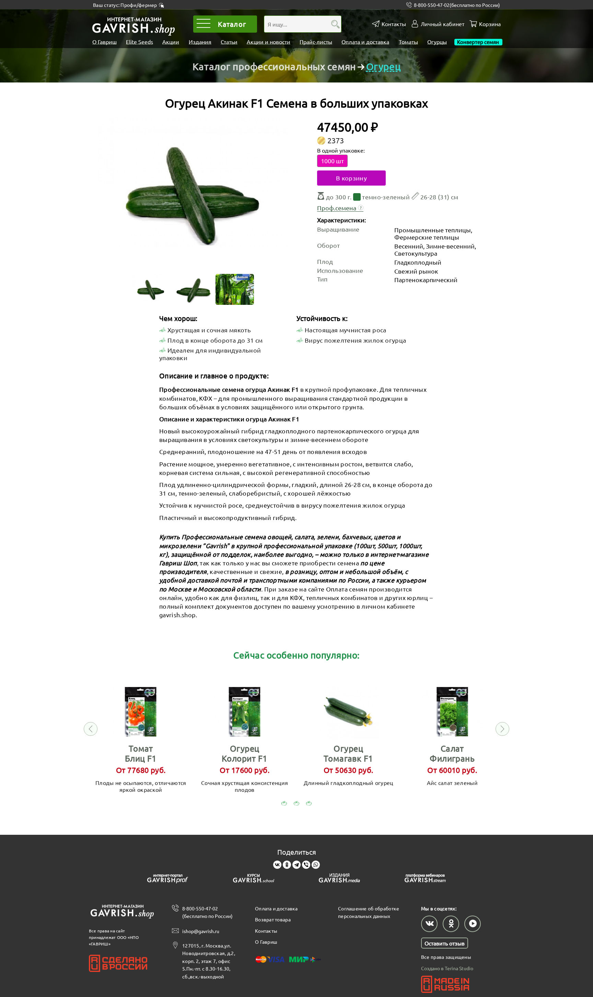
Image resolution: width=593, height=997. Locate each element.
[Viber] (306, 865)
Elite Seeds (139, 41)
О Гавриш (104, 41)
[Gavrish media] (339, 879)
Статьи (229, 41)
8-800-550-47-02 (457, 5)
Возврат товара (273, 919)
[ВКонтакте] (277, 865)
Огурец (383, 66)
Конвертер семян (478, 41)
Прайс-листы (316, 41)
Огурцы (437, 41)
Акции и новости (268, 41)
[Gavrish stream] (425, 879)
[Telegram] (296, 865)
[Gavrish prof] (168, 879)
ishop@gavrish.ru (200, 931)
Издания (200, 41)
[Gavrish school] (253, 879)
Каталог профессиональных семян (274, 66)
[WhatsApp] (316, 865)
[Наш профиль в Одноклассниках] (451, 924)
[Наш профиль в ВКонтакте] (429, 924)
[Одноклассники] (287, 865)
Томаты (408, 41)
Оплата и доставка (365, 41)
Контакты (394, 24)
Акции (170, 41)
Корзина (490, 24)
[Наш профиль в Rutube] (472, 924)
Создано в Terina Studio (447, 968)
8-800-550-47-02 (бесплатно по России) (207, 912)
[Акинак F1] (193, 193)
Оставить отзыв (445, 943)
